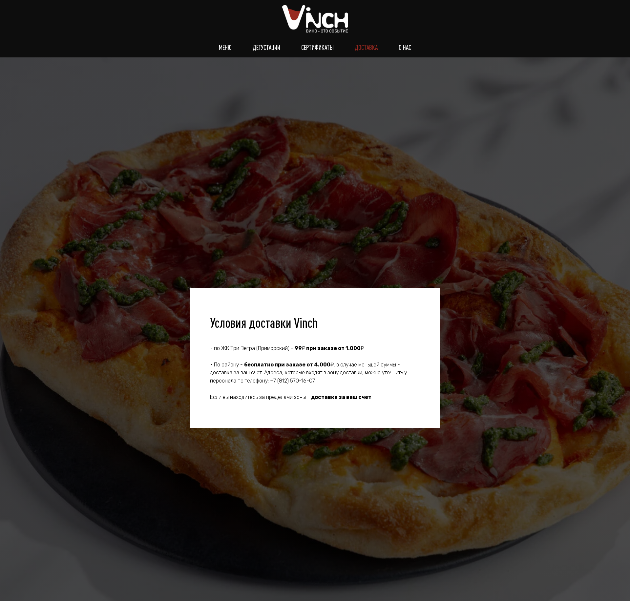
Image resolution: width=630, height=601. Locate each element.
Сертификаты (317, 47)
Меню (225, 47)
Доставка (366, 47)
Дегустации (266, 47)
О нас (405, 47)
